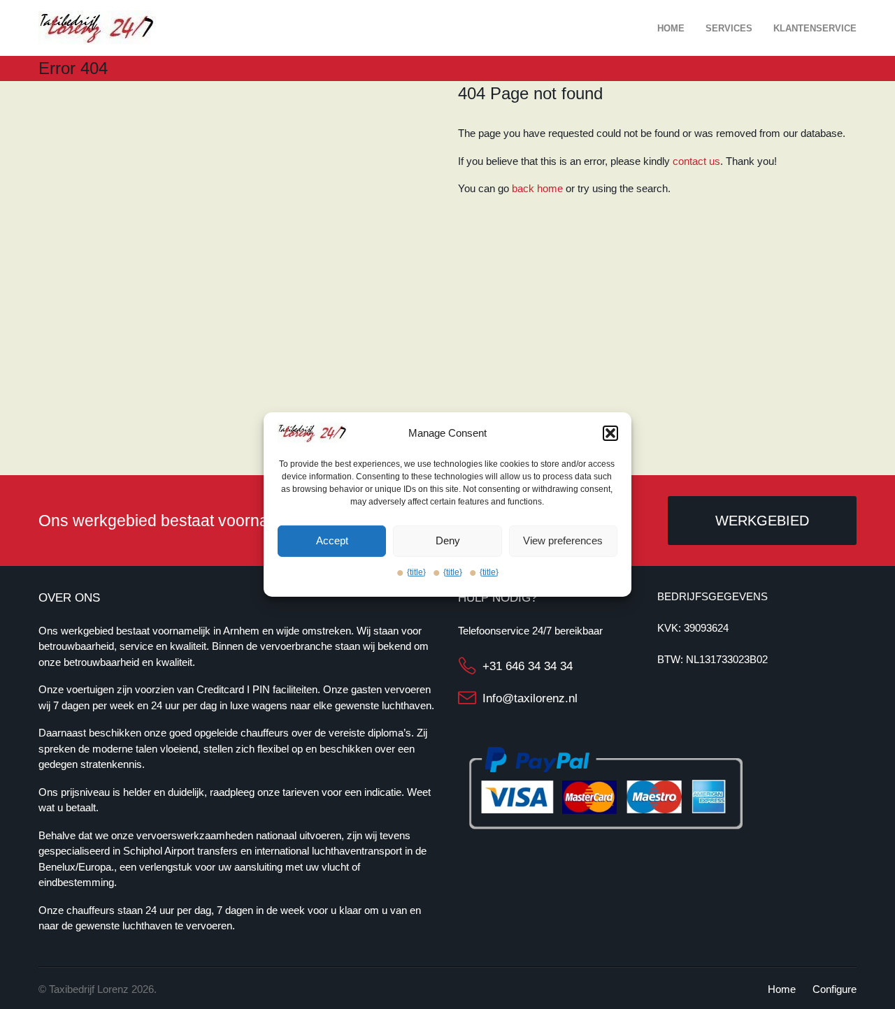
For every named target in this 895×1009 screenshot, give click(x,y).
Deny (448, 540)
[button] (610, 433)
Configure (834, 989)
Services (729, 28)
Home (671, 28)
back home (537, 188)
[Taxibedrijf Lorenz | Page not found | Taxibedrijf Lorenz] (97, 27)
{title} (416, 572)
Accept (332, 540)
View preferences (563, 540)
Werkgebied (762, 520)
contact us (696, 161)
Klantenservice (815, 28)
